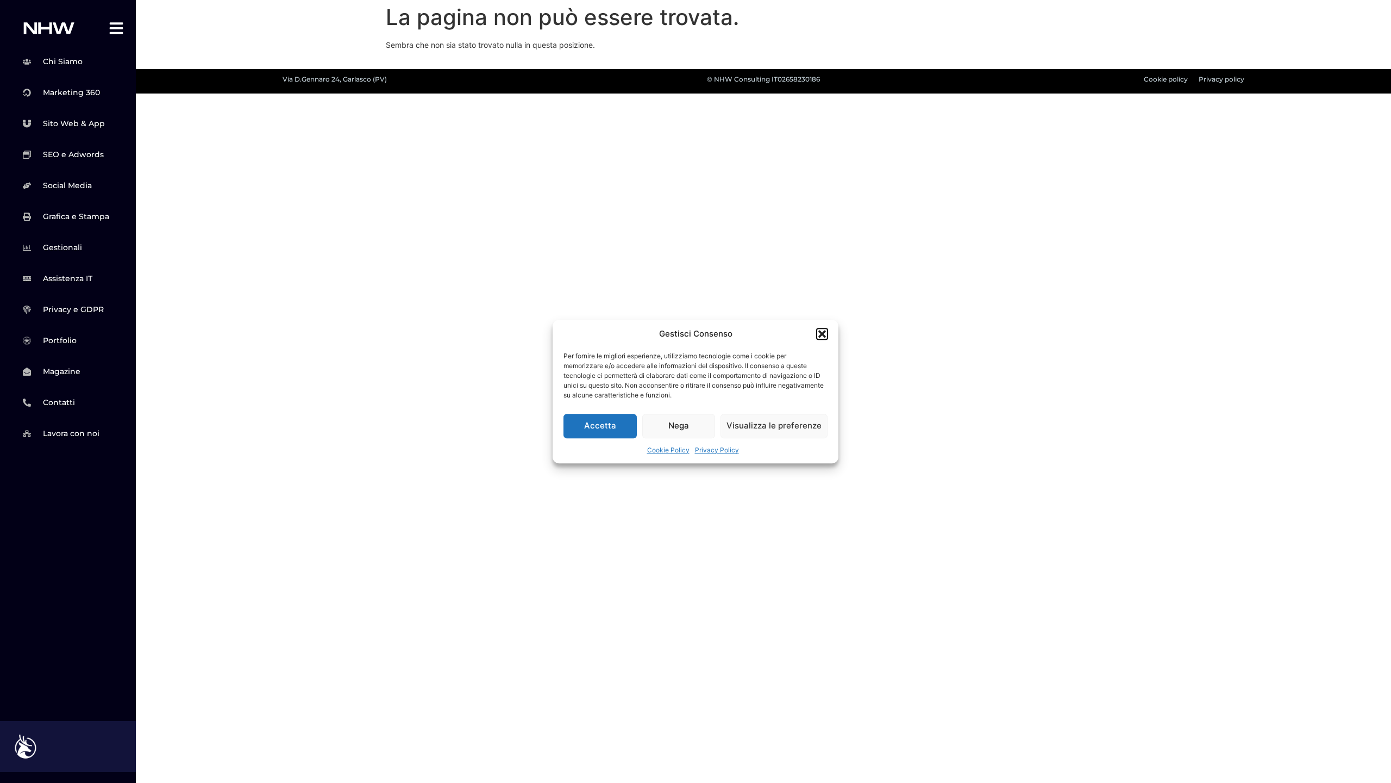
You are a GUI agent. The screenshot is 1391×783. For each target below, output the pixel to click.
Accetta (600, 425)
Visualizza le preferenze (774, 425)
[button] (822, 334)
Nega (678, 425)
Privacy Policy (717, 450)
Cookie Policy (668, 450)
